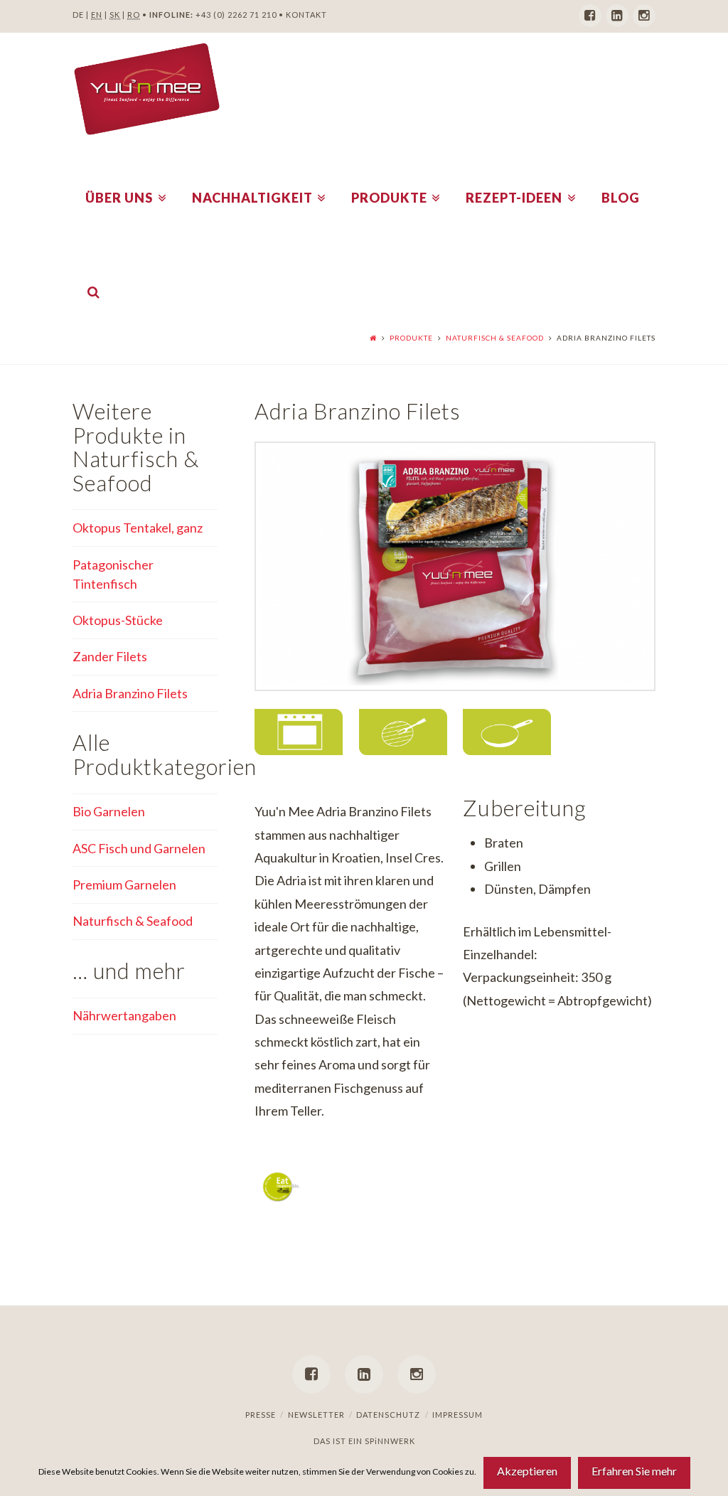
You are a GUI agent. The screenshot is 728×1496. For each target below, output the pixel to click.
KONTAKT (306, 14)
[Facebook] (590, 15)
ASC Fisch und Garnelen (139, 848)
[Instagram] (644, 15)
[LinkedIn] (617, 15)
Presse (260, 1414)
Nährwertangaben (124, 1015)
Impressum (457, 1414)
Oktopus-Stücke (118, 620)
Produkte (411, 337)
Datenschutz (388, 1414)
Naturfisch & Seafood (495, 337)
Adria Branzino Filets (130, 693)
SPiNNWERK (390, 1441)
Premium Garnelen (124, 884)
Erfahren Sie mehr (634, 1471)
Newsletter (316, 1414)
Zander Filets (110, 656)
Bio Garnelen (109, 811)
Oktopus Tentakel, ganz (138, 527)
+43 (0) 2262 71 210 (236, 14)
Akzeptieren (527, 1471)
